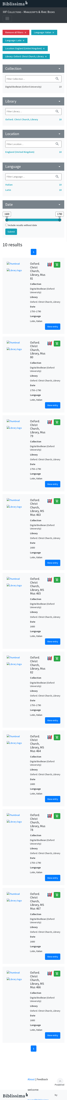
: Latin (15, 40)
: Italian (44, 32)
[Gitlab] (63, 3)
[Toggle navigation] (7, 18)
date (33, 204)
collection (33, 68)
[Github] (58, 3)
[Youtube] (52, 3)
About (31, 1079)
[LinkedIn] (36, 3)
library (33, 101)
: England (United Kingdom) (25, 48)
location (33, 133)
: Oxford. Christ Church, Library (26, 56)
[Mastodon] (47, 3)
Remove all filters (16, 32)
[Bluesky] (41, 3)
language (33, 166)
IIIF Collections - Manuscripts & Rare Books (29, 12)
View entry (52, 326)
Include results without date (22, 225)
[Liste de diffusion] (30, 3)
